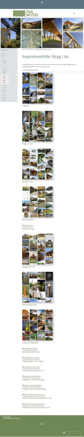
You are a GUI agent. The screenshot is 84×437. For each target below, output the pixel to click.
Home (23, 49)
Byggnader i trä (28, 267)
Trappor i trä (27, 144)
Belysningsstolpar (29, 305)
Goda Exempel (4, 97)
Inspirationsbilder (4, 79)
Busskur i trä (27, 182)
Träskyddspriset (4, 71)
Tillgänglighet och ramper (33, 361)
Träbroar (25, 106)
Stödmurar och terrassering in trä (36, 407)
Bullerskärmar (28, 219)
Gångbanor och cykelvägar (33, 379)
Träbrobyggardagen (4, 89)
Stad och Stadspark (30, 342)
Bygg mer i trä (3, 56)
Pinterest (33, 70)
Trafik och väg (28, 229)
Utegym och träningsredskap (34, 389)
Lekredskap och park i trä (32, 370)
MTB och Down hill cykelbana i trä (37, 398)
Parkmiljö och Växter (31, 352)
